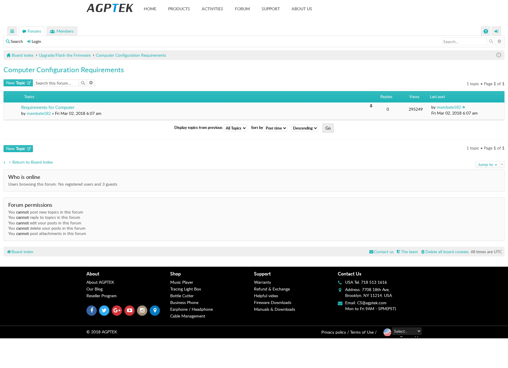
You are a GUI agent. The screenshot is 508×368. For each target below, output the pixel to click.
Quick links (12, 32)
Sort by (257, 127)
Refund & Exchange (272, 289)
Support (271, 8)
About (92, 273)
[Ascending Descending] (306, 128)
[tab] (128, 273)
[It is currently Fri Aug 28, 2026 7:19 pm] (498, 55)
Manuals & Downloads (274, 309)
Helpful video (266, 295)
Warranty (262, 282)
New (15, 82)
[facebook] (91, 310)
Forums (34, 31)
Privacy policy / (335, 332)
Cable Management (187, 316)
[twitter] (104, 310)
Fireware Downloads (272, 302)
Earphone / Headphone (191, 309)
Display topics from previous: (199, 127)
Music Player (181, 282)
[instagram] (142, 310)
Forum (242, 8)
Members (64, 31)
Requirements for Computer (47, 107)
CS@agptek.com (372, 302)
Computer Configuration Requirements (64, 69)
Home (150, 8)
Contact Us (349, 273)
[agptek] (110, 8)
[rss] (155, 310)
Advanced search (499, 41)
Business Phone (184, 302)
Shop (175, 273)
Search (17, 41)
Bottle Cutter (182, 295)
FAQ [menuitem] (486, 32)
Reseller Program (101, 295)
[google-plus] (117, 310)
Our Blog (94, 289)
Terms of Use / (363, 332)
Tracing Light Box (185, 289)
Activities (212, 8)
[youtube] (129, 310)
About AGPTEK (100, 282)
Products (179, 8)
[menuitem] (444, 251)
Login (36, 41)
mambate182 (39, 113)
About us (302, 8)
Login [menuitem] (496, 32)
